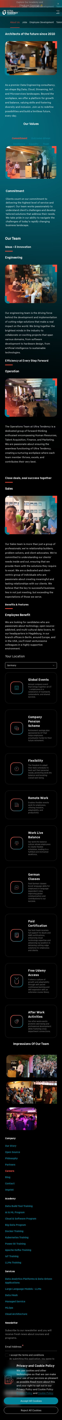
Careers (9, 1170)
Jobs (24, 22)
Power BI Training (15, 1243)
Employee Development (42, 22)
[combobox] (31, 665)
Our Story (10, 1145)
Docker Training (14, 1231)
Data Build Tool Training (19, 1206)
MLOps (9, 1307)
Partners (10, 1164)
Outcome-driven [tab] (40, 138)
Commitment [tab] (19, 138)
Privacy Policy (24, 1393)
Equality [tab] (34, 143)
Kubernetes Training (16, 1237)
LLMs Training (13, 1262)
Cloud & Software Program (20, 1218)
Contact (10, 1183)
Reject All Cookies (31, 1410)
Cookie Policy (45, 1393)
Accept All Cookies (31, 1400)
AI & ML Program (15, 1212)
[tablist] (31, 138)
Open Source (12, 1152)
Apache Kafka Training (18, 1250)
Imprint (9, 1189)
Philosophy (11, 1158)
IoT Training (11, 1256)
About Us (15, 22)
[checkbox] (6, 1355)
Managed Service (15, 1301)
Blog (7, 1177)
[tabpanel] (31, 186)
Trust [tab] (46, 143)
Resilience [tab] (19, 143)
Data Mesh (11, 1295)
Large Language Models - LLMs (23, 1288)
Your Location (15, 656)
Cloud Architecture (16, 1314)
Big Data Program (15, 1224)
